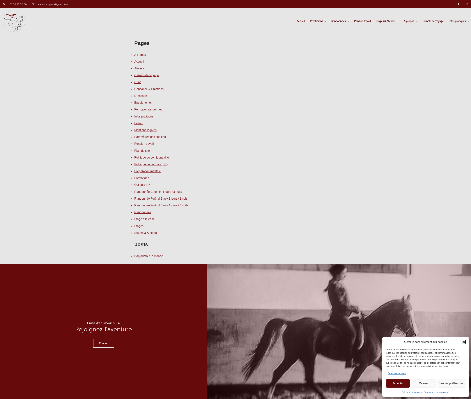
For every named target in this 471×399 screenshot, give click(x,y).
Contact (103, 343)
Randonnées (338, 21)
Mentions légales (145, 130)
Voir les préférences (451, 383)
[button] (463, 342)
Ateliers (139, 68)
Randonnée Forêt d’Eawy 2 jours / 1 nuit (160, 198)
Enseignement (143, 102)
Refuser (423, 383)
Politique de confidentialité (151, 157)
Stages (139, 226)
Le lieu (138, 123)
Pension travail (362, 21)
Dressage (140, 95)
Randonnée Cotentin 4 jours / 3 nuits (158, 191)
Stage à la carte (144, 219)
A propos (409, 21)
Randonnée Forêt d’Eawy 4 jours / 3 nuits (161, 205)
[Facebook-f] (458, 4)
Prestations (316, 21)
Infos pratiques (457, 21)
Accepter (397, 383)
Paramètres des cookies (436, 392)
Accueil (301, 21)
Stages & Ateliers (385, 21)
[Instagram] (467, 4)
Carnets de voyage (433, 21)
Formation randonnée (148, 109)
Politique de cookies (412, 392)
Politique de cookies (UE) (151, 164)
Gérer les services (397, 373)
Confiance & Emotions (149, 89)
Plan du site (142, 150)
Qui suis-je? (142, 184)
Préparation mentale (147, 171)
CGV (137, 82)
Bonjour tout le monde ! (149, 256)
